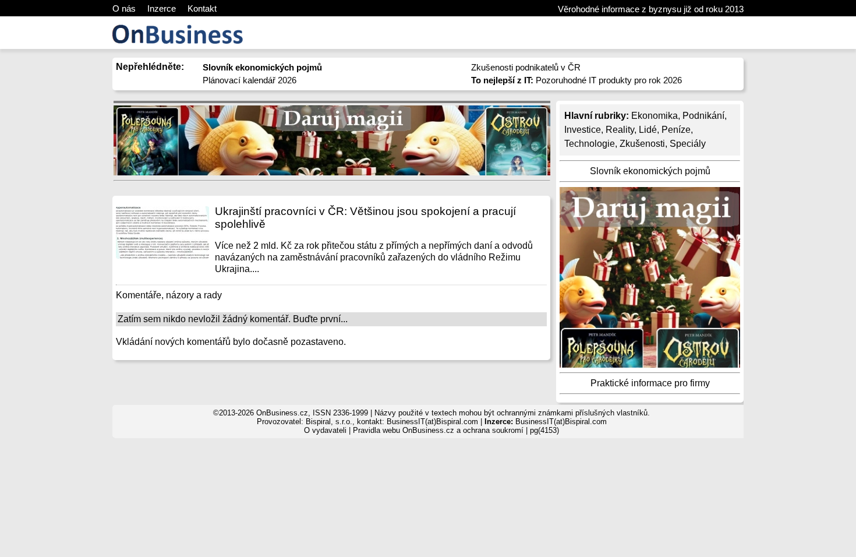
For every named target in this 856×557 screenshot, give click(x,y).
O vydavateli (325, 430)
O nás (124, 8)
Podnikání (703, 116)
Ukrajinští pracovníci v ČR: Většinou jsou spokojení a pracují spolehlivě (365, 217)
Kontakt (202, 8)
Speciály (688, 144)
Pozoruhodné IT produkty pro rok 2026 (576, 80)
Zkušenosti (642, 144)
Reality (620, 130)
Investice (582, 130)
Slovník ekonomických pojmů (650, 171)
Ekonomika (654, 116)
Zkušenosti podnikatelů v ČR (526, 67)
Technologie (589, 144)
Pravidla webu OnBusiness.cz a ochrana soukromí (438, 430)
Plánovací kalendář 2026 (249, 80)
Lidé (648, 130)
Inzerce (161, 8)
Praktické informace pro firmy (650, 383)
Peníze (676, 130)
